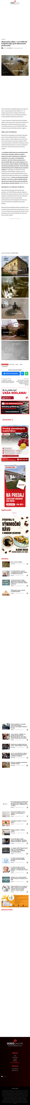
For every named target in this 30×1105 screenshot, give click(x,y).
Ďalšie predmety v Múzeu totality (18, 830)
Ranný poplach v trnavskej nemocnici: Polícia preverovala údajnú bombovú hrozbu (19, 726)
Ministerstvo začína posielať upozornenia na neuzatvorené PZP (19, 879)
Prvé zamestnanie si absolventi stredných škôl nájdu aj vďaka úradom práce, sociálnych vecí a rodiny (19, 803)
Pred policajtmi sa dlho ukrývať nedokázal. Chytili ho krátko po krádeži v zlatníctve (19, 840)
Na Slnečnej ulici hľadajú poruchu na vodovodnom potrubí (18, 859)
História (3, 39)
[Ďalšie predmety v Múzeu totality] (6, 832)
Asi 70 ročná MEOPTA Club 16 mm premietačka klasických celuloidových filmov (19, 755)
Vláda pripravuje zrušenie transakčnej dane (18, 591)
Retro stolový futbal (16, 562)
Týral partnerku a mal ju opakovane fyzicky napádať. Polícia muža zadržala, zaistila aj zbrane (19, 582)
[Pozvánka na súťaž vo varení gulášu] (6, 823)
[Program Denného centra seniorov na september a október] (6, 814)
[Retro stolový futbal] (6, 564)
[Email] (13, 51)
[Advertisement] (15, 22)
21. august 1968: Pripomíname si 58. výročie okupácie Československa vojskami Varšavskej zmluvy (19, 850)
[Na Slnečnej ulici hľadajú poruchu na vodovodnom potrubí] (6, 860)
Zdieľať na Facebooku (12, 373)
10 (27, 853)
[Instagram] (15, 1049)
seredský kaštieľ (5, 366)
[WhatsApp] (10, 51)
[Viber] (20, 51)
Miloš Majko (13, 563)
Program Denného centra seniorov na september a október (18, 813)
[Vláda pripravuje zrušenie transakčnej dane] (6, 593)
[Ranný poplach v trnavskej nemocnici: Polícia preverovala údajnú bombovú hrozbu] (6, 726)
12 (27, 765)
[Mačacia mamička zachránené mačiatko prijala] (6, 765)
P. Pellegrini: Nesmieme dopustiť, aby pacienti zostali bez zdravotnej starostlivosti (7, 381)
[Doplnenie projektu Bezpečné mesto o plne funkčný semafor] (6, 747)
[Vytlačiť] (16, 51)
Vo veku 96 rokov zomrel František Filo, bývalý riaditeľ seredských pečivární (19, 572)
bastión (17, 364)
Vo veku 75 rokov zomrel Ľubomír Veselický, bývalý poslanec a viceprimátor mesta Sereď (19, 869)
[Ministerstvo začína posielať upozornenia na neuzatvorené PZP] (6, 880)
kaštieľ (21, 364)
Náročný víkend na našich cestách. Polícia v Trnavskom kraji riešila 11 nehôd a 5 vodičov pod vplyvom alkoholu (22, 382)
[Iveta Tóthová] (2, 48)
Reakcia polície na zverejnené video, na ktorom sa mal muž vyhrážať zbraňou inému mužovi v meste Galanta (19, 888)
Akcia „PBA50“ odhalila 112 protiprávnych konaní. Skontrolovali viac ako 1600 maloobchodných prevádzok (18, 736)
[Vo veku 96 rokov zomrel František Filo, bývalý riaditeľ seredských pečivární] (6, 573)
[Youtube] (17, 1049)
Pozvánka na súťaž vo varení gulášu (18, 821)
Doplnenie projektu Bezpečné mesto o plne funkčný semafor (19, 745)
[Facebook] (7, 51)
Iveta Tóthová (9, 48)
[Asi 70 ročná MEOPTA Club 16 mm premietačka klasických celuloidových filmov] (6, 756)
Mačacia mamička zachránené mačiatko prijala (19, 763)
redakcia (12, 575)
